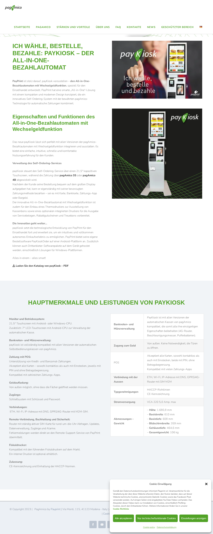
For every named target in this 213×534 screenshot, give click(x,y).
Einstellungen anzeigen (193, 518)
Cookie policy (149, 527)
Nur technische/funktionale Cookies (156, 518)
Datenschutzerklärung (166, 527)
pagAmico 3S (68, 175)
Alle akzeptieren (123, 518)
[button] (206, 484)
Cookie (107, 514)
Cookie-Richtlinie (121, 509)
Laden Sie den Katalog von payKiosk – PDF (42, 266)
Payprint (55, 509)
